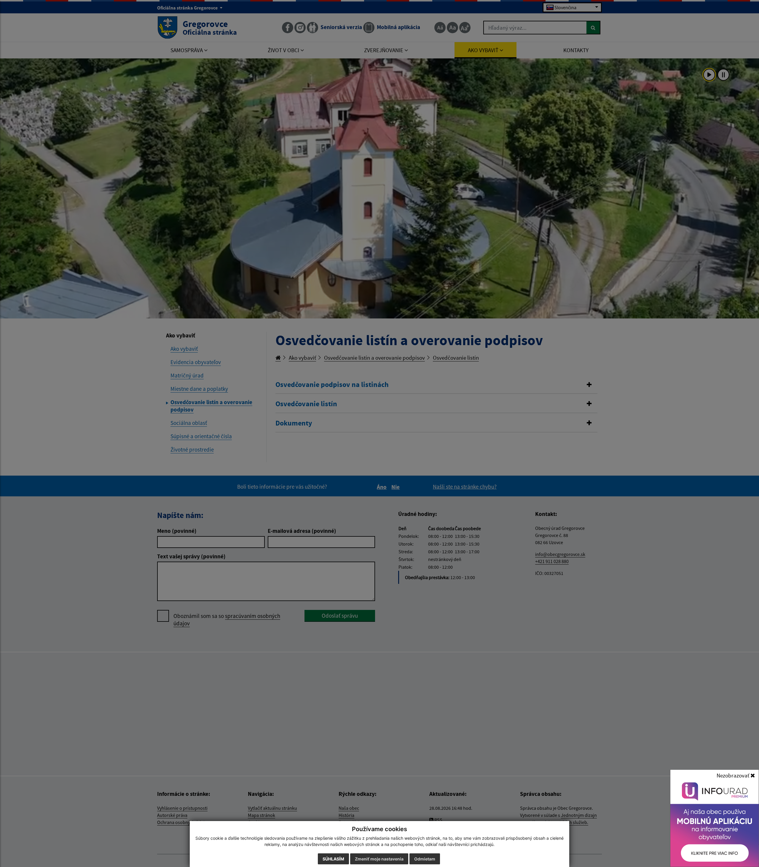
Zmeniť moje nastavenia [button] (379, 858)
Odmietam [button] (424, 858)
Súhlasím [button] (333, 858)
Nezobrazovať (733, 775)
